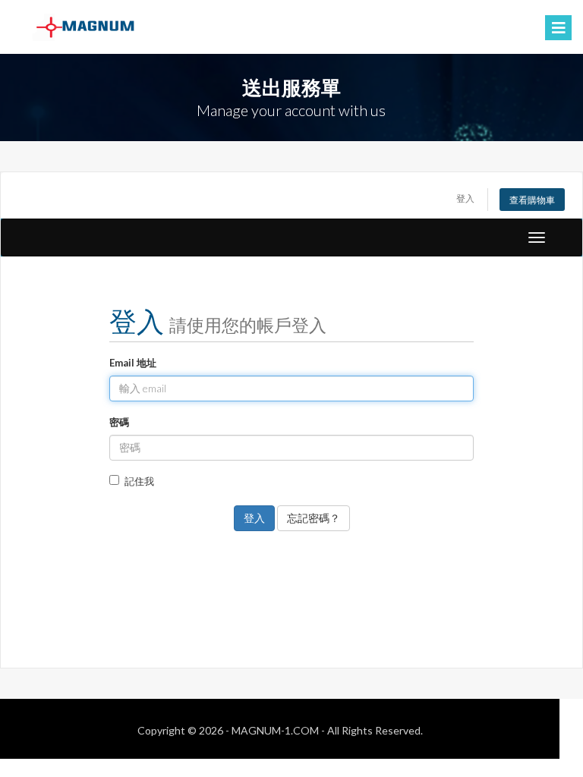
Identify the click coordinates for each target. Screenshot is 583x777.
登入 (465, 198)
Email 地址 (132, 363)
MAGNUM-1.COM (275, 730)
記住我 (139, 481)
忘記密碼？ (313, 517)
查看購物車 (532, 199)
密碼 (119, 422)
